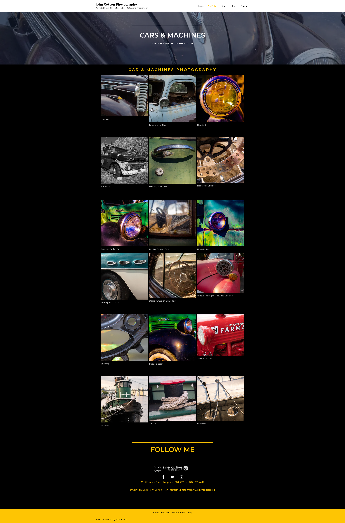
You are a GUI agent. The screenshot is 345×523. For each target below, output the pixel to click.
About (225, 6)
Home (200, 6)
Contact (245, 6)
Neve (98, 519)
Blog (234, 6)
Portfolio (165, 512)
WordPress (121, 519)
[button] (217, 6)
